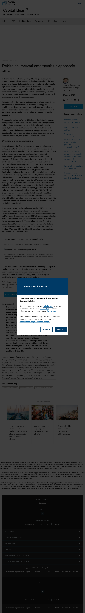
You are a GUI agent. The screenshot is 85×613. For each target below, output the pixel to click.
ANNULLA (46, 329)
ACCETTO (60, 329)
